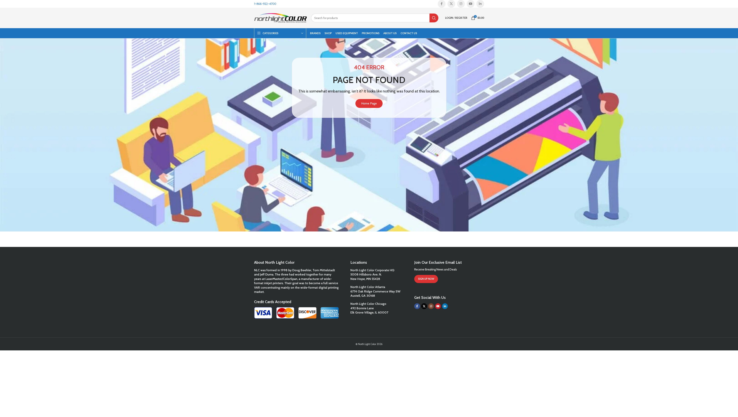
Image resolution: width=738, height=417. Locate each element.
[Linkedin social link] (480, 4)
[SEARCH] (433, 18)
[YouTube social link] (470, 4)
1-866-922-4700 (265, 4)
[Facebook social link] (442, 4)
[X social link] (451, 4)
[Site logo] (280, 17)
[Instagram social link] (461, 4)
